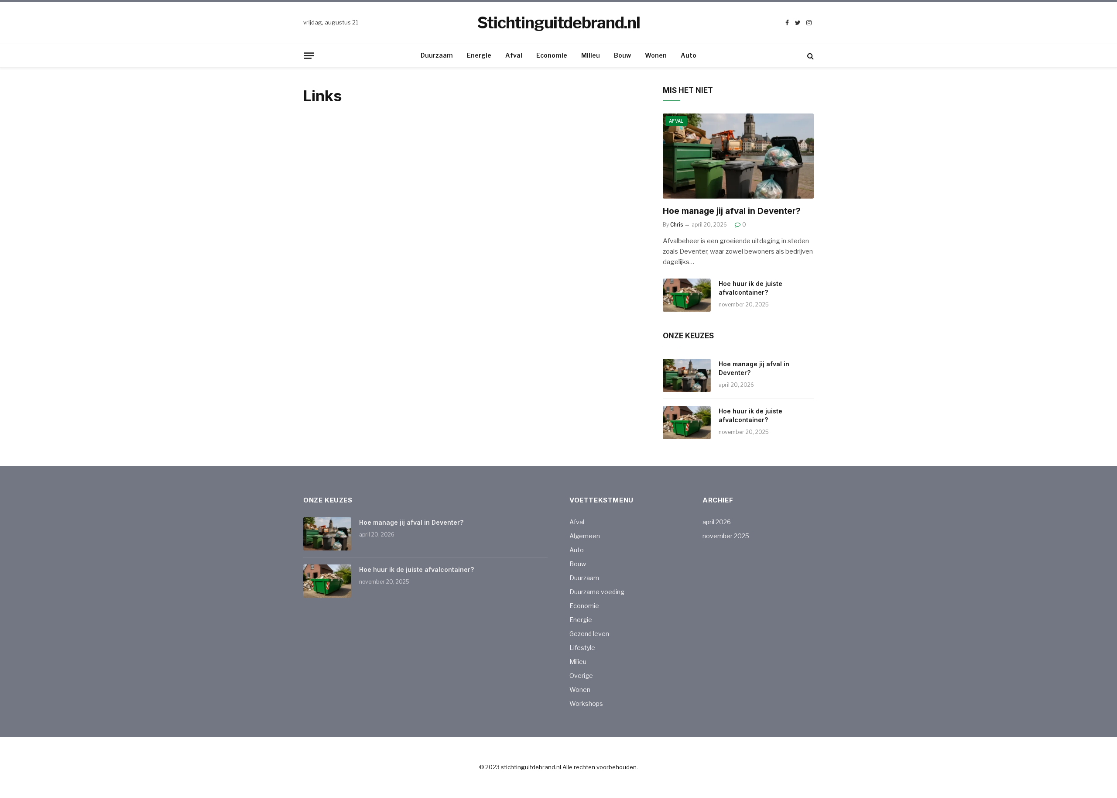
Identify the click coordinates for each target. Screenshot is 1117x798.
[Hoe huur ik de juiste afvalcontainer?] (687, 295)
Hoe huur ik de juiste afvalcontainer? (750, 288)
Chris (676, 224)
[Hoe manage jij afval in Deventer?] (738, 156)
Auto (688, 55)
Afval (513, 55)
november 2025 (725, 536)
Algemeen (584, 536)
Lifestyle (582, 647)
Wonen (656, 55)
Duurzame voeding (596, 591)
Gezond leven (589, 633)
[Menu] (309, 55)
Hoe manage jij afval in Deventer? (732, 211)
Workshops (586, 703)
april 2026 (716, 522)
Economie (551, 55)
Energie (479, 55)
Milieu (590, 55)
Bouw (622, 55)
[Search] (809, 55)
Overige (581, 675)
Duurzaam (437, 55)
